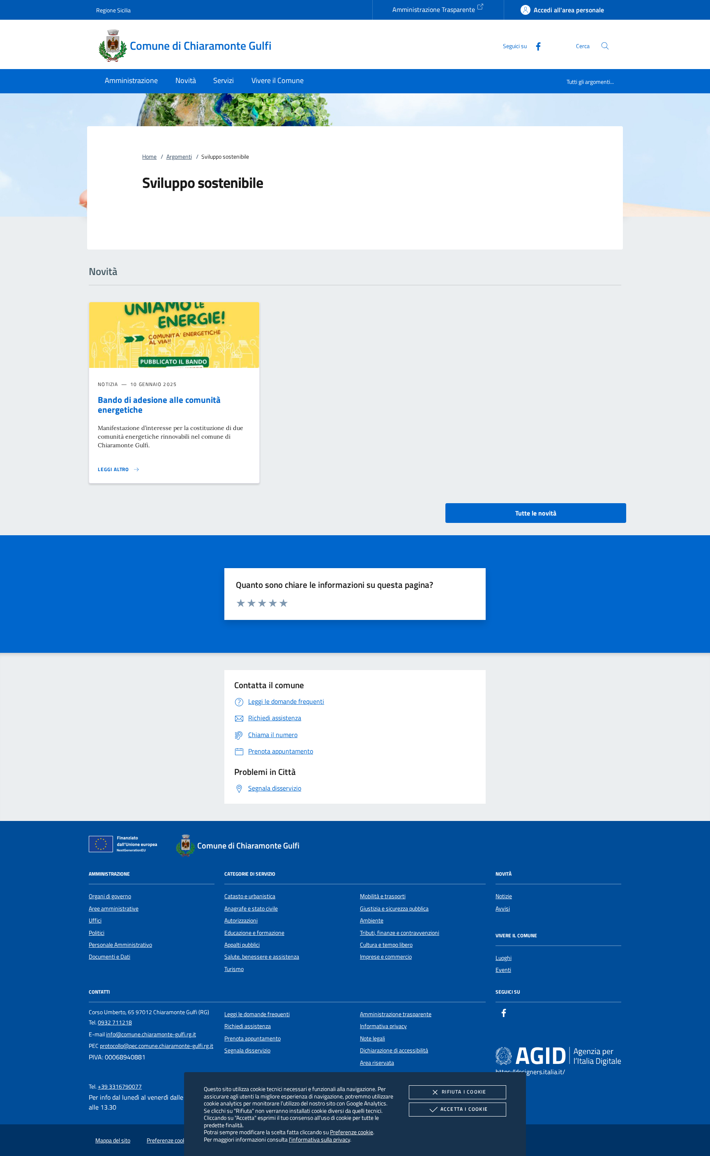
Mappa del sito (112, 1140)
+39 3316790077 (120, 1086)
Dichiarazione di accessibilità (394, 1050)
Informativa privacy (383, 1026)
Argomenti (179, 156)
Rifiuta (464, 1092)
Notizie (504, 896)
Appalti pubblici (242, 944)
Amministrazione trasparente (395, 1014)
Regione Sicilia (113, 10)
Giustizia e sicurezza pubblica (394, 908)
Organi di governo (110, 896)
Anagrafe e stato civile (251, 908)
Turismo (234, 968)
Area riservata (377, 1062)
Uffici (95, 920)
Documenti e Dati (109, 956)
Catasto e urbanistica (249, 896)
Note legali (372, 1038)
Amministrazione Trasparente (434, 9)
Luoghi (504, 957)
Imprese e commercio (386, 956)
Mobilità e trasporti (383, 896)
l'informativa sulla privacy (319, 1139)
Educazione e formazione (254, 932)
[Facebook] (535, 45)
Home (149, 156)
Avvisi (503, 908)
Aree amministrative (113, 908)
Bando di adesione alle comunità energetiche (159, 404)
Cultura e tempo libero (386, 944)
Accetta (464, 1109)
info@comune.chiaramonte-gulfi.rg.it (151, 1034)
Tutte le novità (535, 513)
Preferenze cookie (351, 1132)
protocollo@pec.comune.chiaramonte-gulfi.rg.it (156, 1045)
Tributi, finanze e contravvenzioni (399, 932)
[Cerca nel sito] (605, 46)
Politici (96, 932)
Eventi (503, 969)
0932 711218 (115, 1022)
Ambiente (371, 920)
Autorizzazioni (241, 920)
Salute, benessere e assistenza (261, 956)
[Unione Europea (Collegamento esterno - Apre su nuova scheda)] (125, 845)
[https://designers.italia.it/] (558, 1055)
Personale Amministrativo (120, 944)
